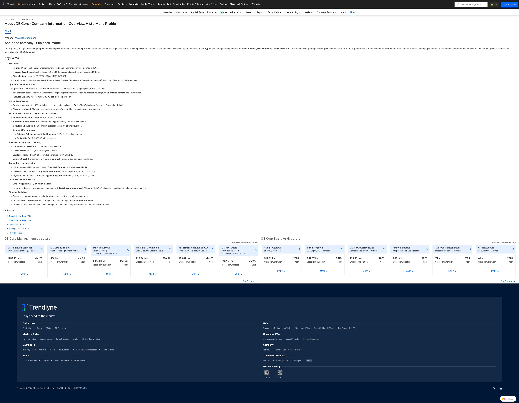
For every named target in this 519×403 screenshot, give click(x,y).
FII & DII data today (91, 339)
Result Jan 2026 (16, 224)
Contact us (27, 328)
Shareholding (292, 12)
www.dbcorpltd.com (25, 38)
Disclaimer (295, 349)
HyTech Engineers (311, 339)
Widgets (256, 4)
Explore (223, 4)
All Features (243, 4)
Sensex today (46, 339)
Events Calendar (195, 4)
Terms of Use (280, 349)
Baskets (42, 4)
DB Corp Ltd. (10, 19)
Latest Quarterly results (67, 339)
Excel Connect (80, 360)
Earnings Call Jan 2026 (19, 228)
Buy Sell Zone (197, 12)
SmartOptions (281, 360)
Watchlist (134, 4)
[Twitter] (494, 388)
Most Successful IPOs (347, 328)
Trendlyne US (302, 360)
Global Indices (108, 349)
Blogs (39, 328)
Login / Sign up (509, 4)
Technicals (273, 12)
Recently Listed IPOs (323, 328)
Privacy (266, 349)
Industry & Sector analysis (34, 349)
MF (65, 4)
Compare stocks (30, 360)
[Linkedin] (500, 388)
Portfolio (122, 4)
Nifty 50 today (29, 339)
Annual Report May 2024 (20, 220)
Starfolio (267, 360)
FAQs (232, 4)
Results (161, 4)
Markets (11, 4)
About (353, 12)
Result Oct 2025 (16, 233)
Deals (308, 12)
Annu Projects (292, 339)
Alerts (52, 4)
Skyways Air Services (272, 339)
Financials (212, 12)
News (248, 12)
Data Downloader (176, 4)
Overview (167, 12)
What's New (211, 4)
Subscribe (97, 4)
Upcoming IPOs (302, 328)
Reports (73, 4)
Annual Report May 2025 (20, 216)
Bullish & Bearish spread (86, 349)
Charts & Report (231, 12)
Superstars (110, 4)
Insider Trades (148, 4)
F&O (59, 4)
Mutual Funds (65, 349)
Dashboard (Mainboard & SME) (277, 328)
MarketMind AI (28, 4)
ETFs (52, 349)
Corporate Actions (326, 12)
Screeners (84, 4)
